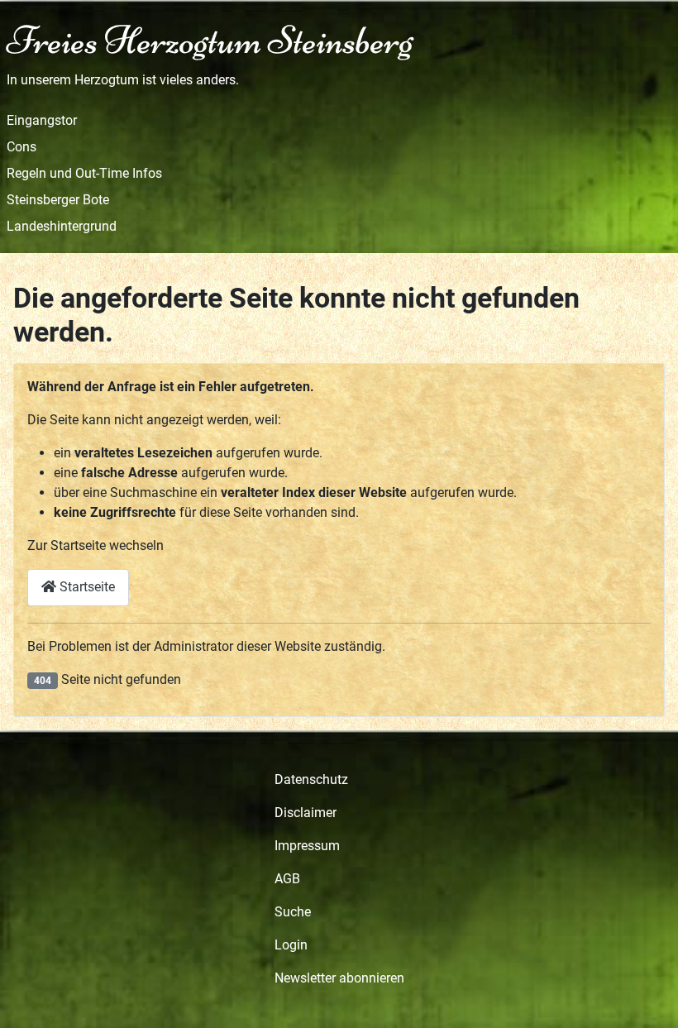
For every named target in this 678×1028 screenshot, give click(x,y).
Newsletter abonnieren (339, 978)
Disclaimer (306, 812)
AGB (287, 879)
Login (291, 945)
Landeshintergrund (62, 226)
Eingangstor (42, 120)
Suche (293, 912)
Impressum (307, 845)
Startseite (85, 587)
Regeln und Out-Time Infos (84, 173)
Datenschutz (311, 779)
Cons (21, 147)
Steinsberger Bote (58, 200)
